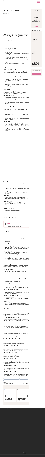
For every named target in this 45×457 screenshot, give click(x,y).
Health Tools (25, 452)
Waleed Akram (5, 12)
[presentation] (10, 393)
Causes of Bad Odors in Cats (26, 383)
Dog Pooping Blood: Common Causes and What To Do (36, 51)
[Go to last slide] (5, 396)
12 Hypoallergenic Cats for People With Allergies (36, 39)
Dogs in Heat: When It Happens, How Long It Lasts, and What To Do (35, 63)
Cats (21, 451)
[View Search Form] (41, 2)
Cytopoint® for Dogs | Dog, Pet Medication (8, 383)
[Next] (27, 396)
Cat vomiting (9, 223)
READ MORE (33, 41)
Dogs (26, 451)
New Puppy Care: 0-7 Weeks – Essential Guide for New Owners (22, 399)
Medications (25, 453)
